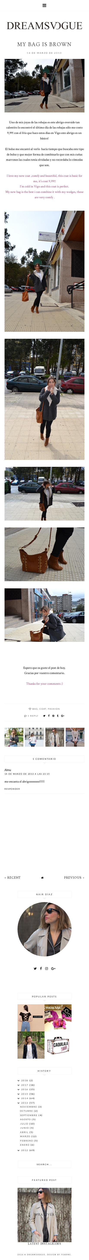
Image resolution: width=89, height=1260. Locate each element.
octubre (27, 1111)
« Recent (13, 877)
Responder (12, 789)
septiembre (29, 1115)
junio (25, 1127)
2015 (25, 1094)
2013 (25, 1102)
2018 (25, 1080)
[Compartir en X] (44, 715)
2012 (25, 1150)
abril (24, 1132)
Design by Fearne (59, 1254)
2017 (25, 1085)
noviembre (29, 1106)
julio (24, 1123)
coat (43, 709)
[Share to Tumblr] (58, 715)
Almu (8, 770)
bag (35, 709)
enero (25, 1144)
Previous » (74, 877)
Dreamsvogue (36, 1254)
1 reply (33, 715)
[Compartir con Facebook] (49, 715)
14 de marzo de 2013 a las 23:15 (27, 774)
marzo (25, 1136)
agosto (26, 1119)
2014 (25, 1098)
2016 (25, 1089)
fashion (54, 709)
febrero (27, 1140)
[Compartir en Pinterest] (53, 715)
